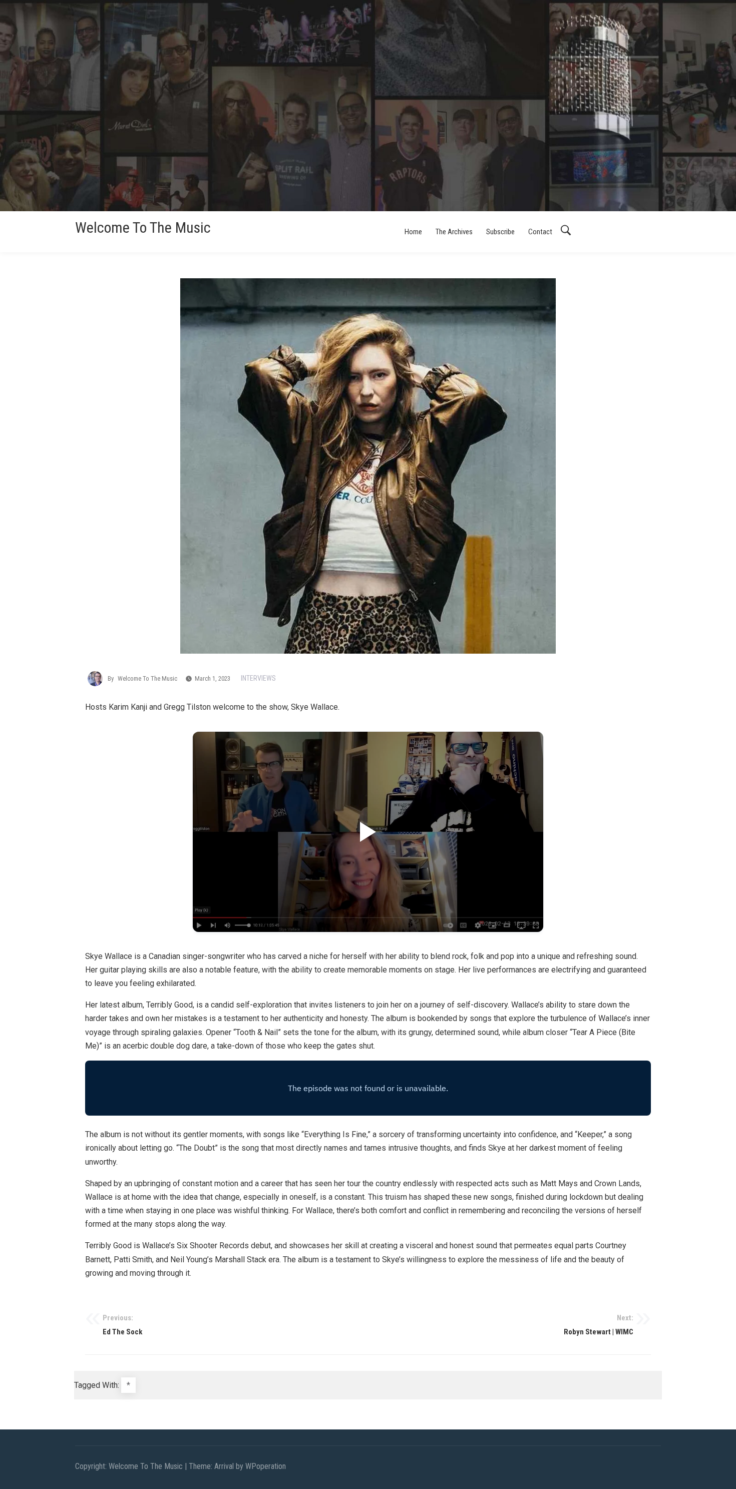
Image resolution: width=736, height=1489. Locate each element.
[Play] (368, 832)
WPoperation (265, 1466)
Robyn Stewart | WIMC (598, 1324)
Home (413, 231)
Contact (540, 231)
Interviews (258, 678)
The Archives (454, 231)
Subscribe (500, 231)
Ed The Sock (122, 1324)
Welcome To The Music (143, 227)
